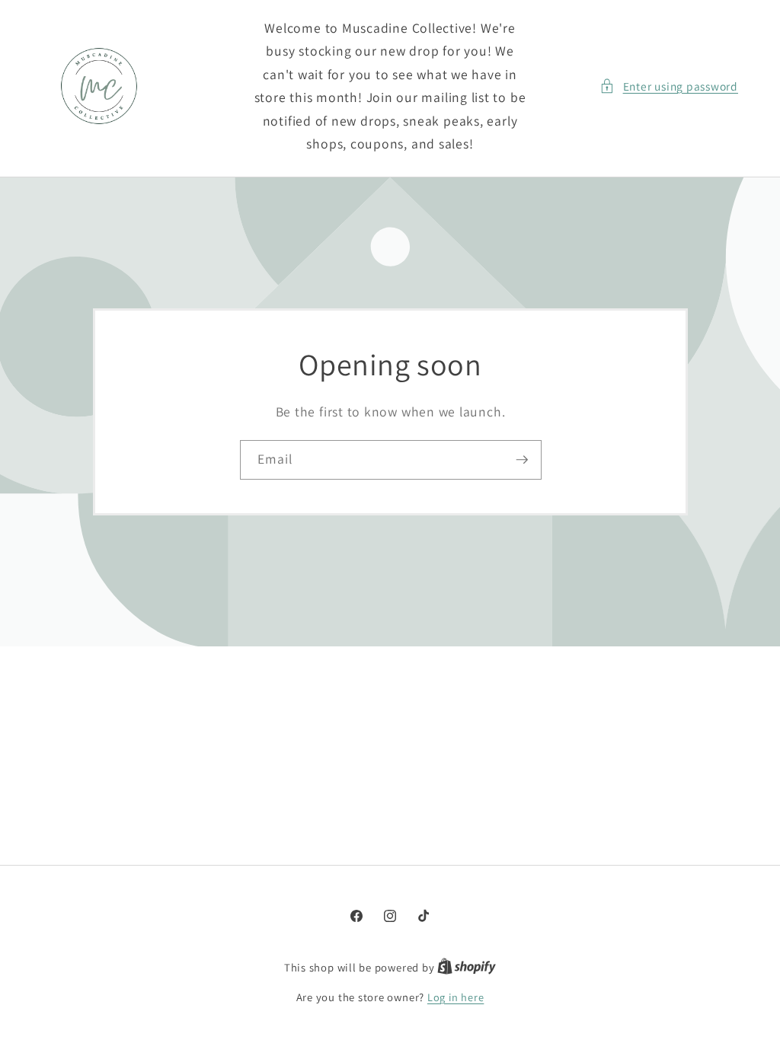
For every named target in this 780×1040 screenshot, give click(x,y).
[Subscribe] (521, 460)
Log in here (455, 997)
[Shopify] (466, 967)
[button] (668, 86)
